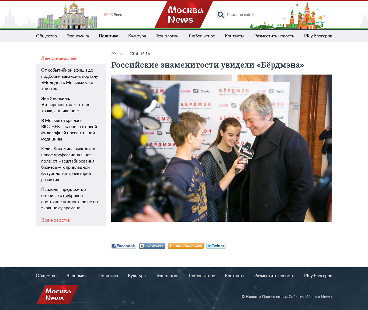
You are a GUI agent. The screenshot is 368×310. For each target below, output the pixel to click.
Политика (108, 36)
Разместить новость (274, 36)
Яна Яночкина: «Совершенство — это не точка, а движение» (65, 104)
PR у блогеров (318, 36)
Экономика (78, 36)
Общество (46, 36)
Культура (137, 36)
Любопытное (202, 36)
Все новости (55, 220)
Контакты (234, 36)
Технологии (167, 36)
